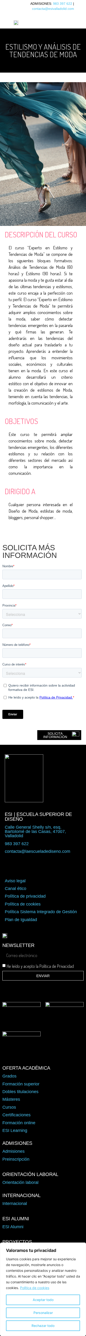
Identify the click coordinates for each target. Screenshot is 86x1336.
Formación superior (20, 1084)
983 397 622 (62, 4)
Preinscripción (15, 1159)
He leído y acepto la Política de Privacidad (40, 966)
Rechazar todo (43, 1326)
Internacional (14, 1203)
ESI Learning (14, 1130)
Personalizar (43, 1313)
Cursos (9, 1107)
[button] (50, 22)
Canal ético (15, 888)
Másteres (11, 1099)
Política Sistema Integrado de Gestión (41, 911)
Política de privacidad (25, 896)
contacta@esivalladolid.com (53, 9)
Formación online (18, 1122)
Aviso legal (15, 880)
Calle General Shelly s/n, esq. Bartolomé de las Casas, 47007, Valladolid (35, 831)
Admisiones (13, 1151)
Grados (9, 1076)
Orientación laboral (20, 1182)
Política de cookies (34, 1288)
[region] (43, 1289)
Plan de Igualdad (21, 919)
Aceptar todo (43, 1300)
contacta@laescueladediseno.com (37, 851)
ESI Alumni (12, 1226)
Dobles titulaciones (20, 1091)
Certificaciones (16, 1114)
